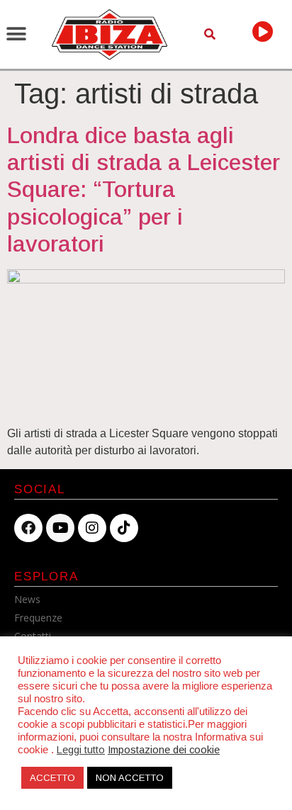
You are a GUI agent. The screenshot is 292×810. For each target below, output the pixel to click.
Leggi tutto (81, 749)
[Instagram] (92, 528)
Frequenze (38, 617)
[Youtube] (60, 528)
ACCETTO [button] (52, 777)
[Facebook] (28, 528)
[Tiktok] (124, 528)
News (27, 599)
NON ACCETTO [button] (130, 777)
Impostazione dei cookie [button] (164, 749)
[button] (16, 34)
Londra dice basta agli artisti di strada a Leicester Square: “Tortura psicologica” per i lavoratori (143, 190)
